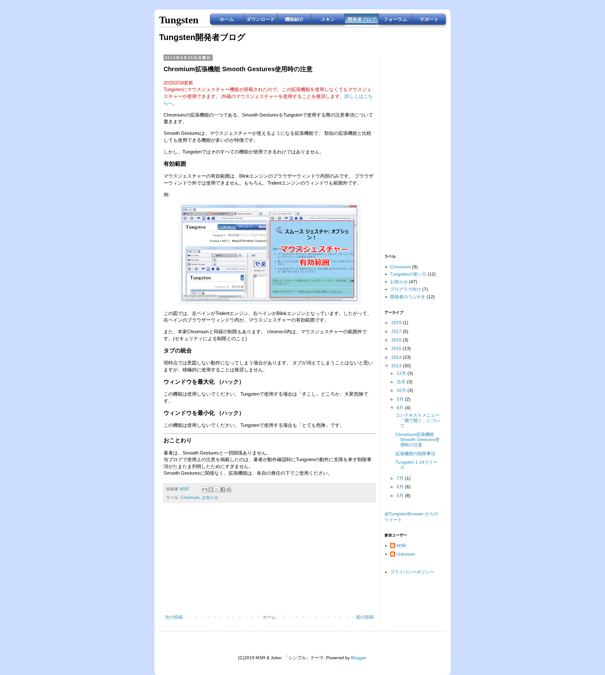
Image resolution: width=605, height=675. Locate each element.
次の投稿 (174, 617)
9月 (401, 399)
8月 (401, 407)
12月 (402, 373)
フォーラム (395, 19)
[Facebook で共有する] (223, 489)
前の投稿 (365, 617)
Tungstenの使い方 (408, 274)
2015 (397, 348)
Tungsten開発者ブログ (202, 37)
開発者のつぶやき (407, 296)
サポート (429, 19)
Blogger (358, 657)
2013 (397, 365)
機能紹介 (294, 19)
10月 (402, 390)
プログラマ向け (405, 289)
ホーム (227, 19)
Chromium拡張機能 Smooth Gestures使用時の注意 (417, 440)
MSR (401, 545)
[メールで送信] (205, 489)
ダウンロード (260, 19)
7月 (401, 478)
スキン (328, 19)
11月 (402, 381)
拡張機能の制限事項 (415, 453)
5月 (401, 495)
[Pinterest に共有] (229, 489)
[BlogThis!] (211, 489)
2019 (397, 322)
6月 (401, 486)
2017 (397, 331)
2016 (397, 339)
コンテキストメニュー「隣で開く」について (417, 420)
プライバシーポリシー (412, 572)
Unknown (405, 554)
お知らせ (210, 497)
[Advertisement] (269, 561)
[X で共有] (217, 489)
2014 (397, 357)
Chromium (190, 497)
